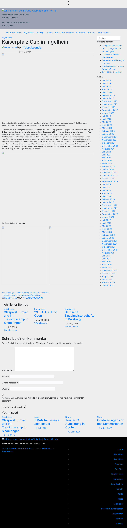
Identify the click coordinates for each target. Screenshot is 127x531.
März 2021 (107, 267)
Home (120, 449)
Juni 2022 (106, 223)
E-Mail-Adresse (10, 382)
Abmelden (118, 454)
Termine (49, 32)
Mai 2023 (106, 190)
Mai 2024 (106, 157)
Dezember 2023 (109, 172)
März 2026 (107, 92)
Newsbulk (46, 448)
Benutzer (119, 464)
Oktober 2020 (108, 273)
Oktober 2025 (108, 107)
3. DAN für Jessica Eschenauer (47, 422)
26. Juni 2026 (105, 428)
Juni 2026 (106, 83)
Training (40, 32)
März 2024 (107, 163)
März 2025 (107, 128)
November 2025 (109, 104)
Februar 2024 (108, 166)
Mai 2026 (106, 86)
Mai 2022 (106, 226)
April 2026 (107, 89)
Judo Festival (103, 32)
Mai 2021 (106, 261)
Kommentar (8, 370)
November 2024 (109, 140)
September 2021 (110, 250)
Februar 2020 (108, 282)
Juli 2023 (106, 184)
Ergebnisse (29, 32)
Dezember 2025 (109, 101)
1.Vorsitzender (32, 47)
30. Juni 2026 (73, 431)
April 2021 (107, 264)
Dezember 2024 (109, 137)
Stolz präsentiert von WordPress (17, 448)
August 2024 (108, 149)
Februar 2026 (108, 95)
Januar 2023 (108, 202)
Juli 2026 (106, 80)
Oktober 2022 (108, 211)
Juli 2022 (106, 220)
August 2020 (108, 276)
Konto (120, 494)
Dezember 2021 (109, 241)
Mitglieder (118, 504)
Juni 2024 (106, 154)
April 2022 (107, 229)
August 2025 (108, 113)
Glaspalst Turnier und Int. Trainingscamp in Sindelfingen (16, 317)
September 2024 (110, 146)
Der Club (10, 32)
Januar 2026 (108, 98)
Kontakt (91, 32)
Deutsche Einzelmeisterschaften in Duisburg (80, 315)
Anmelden (118, 459)
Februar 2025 (108, 131)
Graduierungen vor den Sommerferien (110, 422)
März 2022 (107, 232)
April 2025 (107, 125)
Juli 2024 (106, 152)
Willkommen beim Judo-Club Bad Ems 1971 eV (24, 443)
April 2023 (107, 193)
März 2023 (107, 196)
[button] (122, 32)
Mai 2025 (106, 122)
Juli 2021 (106, 255)
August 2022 (108, 217)
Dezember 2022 (109, 205)
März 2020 (107, 279)
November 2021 (109, 244)
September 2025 (110, 110)
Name (5, 376)
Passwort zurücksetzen (112, 508)
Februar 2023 (108, 199)
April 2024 (107, 160)
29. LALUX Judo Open (45, 313)
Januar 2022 (108, 238)
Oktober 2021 (108, 247)
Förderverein (68, 32)
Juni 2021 (106, 258)
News (19, 32)
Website (5, 389)
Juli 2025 (106, 116)
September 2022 (110, 214)
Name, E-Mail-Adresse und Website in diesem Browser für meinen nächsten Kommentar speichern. (43, 399)
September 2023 (110, 181)
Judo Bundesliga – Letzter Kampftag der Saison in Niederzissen (26, 293)
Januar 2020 (108, 285)
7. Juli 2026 (9, 435)
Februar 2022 (108, 235)
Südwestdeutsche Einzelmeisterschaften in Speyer (22, 295)
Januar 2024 (108, 169)
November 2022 (109, 208)
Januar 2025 (108, 134)
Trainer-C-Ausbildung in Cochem (75, 423)
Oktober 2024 (108, 143)
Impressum (81, 32)
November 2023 (109, 175)
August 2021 (108, 253)
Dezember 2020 (109, 270)
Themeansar (7, 451)
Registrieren (117, 513)
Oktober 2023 (108, 178)
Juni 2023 (106, 187)
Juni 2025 (106, 119)
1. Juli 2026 (41, 428)
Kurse (57, 32)
